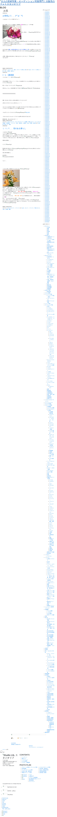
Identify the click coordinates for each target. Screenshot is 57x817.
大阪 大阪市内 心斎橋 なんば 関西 (24, 123)
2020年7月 (47, 96)
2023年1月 (47, 62)
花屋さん (12, 71)
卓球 (48, 473)
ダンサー (49, 326)
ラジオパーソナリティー (51, 448)
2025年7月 (47, 22)
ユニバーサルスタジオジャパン (51, 357)
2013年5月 (47, 211)
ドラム (50, 506)
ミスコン (49, 367)
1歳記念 (48, 676)
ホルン (50, 524)
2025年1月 (47, 30)
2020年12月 (47, 89)
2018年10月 (47, 124)
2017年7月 (47, 144)
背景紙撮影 (49, 286)
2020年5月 (47, 98)
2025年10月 (47, 18)
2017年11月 (47, 139)
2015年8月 (47, 175)
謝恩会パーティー (51, 605)
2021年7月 (47, 80)
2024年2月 (47, 45)
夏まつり (6, 124)
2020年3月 (47, 101)
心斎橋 (8, 71)
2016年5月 (47, 163)
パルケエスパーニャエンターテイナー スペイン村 (51, 351)
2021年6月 (47, 81)
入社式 (48, 272)
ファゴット (51, 517)
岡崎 (48, 228)
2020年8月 (47, 94)
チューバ (51, 497)
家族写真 (49, 697)
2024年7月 (47, 38)
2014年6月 (47, 193)
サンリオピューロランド (51, 340)
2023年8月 (47, 53)
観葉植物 (49, 288)
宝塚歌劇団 (49, 391)
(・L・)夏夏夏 (8, 75)
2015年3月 (47, 181)
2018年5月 (47, 131)
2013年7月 (47, 208)
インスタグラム (50, 259)
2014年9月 (47, 189)
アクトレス (51, 334)
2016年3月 (47, 165)
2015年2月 (47, 183)
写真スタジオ (37, 208)
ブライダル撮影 (48, 403)
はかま (48, 561)
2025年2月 (47, 29)
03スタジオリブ (11, 121)
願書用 (48, 731)
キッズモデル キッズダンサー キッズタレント (50, 318)
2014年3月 (47, 197)
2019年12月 (47, 105)
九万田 (48, 227)
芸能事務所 (49, 397)
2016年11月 (47, 155)
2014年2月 (47, 199)
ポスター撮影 (49, 471)
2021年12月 (47, 73)
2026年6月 (47, 12)
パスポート (49, 712)
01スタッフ (47, 226)
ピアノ (50, 514)
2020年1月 (47, 104)
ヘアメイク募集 (50, 669)
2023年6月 (47, 56)
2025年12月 (47, 16)
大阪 (3, 209)
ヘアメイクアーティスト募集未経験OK (50, 667)
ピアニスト (52, 513)
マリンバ (51, 525)
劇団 (48, 389)
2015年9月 (47, 173)
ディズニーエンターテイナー (51, 346)
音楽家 (50, 550)
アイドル (49, 307)
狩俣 (48, 232)
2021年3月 (47, 85)
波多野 (48, 231)
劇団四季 (49, 390)
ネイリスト (51, 423)
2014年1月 (47, 200)
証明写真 (46, 711)
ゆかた (48, 562)
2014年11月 (47, 187)
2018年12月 (47, 121)
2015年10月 (47, 172)
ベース (50, 522)
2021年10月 (47, 76)
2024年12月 (47, 32)
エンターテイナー (50, 310)
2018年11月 (47, 123)
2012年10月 (47, 220)
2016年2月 (47, 167)
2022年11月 (47, 65)
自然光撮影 (49, 287)
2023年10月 (47, 50)
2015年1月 (47, 184)
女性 (5, 71)
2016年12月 (47, 153)
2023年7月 (47, 54)
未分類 (34, 123)
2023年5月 (47, 57)
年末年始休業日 (50, 246)
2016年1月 (47, 168)
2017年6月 (47, 145)
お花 (30, 69)
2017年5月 (47, 147)
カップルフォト (50, 683)
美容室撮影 (47, 673)
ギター (50, 483)
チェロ (50, 496)
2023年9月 (47, 52)
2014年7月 (47, 192)
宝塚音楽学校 (49, 393)
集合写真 (49, 553)
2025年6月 (47, 24)
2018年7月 (47, 128)
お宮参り (49, 680)
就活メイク (49, 593)
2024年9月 (47, 36)
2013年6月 (47, 209)
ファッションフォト (49, 402)
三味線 (50, 532)
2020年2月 (47, 102)
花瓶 (10, 124)
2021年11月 (47, 74)
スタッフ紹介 (49, 266)
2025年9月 (47, 20)
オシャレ (49, 262)
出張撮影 (46, 609)
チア (48, 327)
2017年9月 (47, 141)
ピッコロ (51, 516)
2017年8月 (47, 143)
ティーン (49, 329)
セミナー (51, 422)
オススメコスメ (50, 569)
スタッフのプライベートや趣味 (21, 121)
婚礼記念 (49, 696)
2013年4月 (47, 212)
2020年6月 (47, 97)
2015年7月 (47, 176)
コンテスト (49, 321)
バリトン (51, 509)
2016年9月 (47, 157)
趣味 (10, 209)
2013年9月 (47, 205)
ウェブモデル (49, 308)
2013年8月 (47, 207)
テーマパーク (49, 330)
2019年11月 (47, 106)
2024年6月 (47, 40)
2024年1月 (47, 46)
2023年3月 (47, 60)
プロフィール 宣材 (12, 69)
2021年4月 (47, 84)
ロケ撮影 (49, 270)
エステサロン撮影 (50, 407)
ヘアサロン (47, 554)
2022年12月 (47, 64)
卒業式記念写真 (50, 695)
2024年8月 (47, 37)
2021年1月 (47, 88)
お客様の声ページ (50, 236)
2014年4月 (47, 196)
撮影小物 (49, 284)
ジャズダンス (49, 325)
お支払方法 (49, 238)
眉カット (49, 597)
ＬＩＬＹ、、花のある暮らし (14, 128)
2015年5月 (47, 179)
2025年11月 (47, 17)
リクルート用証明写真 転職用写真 (52, 723)
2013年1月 (47, 216)
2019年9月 (47, 109)
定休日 (48, 244)
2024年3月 (47, 44)
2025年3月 (47, 28)
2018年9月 (47, 125)
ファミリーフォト (50, 684)
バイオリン (51, 508)
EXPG (48, 306)
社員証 (50, 451)
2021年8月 (47, 78)
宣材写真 (49, 475)
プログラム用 (49, 463)
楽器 (50, 537)
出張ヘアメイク (50, 585)
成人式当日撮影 (50, 634)
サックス (51, 490)
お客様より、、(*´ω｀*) (13, 16)
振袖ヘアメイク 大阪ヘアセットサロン (50, 640)
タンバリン (51, 494)
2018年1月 (47, 136)
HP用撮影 (49, 406)
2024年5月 (47, 41)
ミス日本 (49, 371)
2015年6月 (47, 177)
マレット (51, 526)
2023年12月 (47, 48)
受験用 (48, 716)
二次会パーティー (51, 582)
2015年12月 (47, 169)
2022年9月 (47, 68)
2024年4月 (47, 42)
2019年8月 (47, 110)
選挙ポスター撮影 (50, 552)
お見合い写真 (47, 290)
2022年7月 (47, 70)
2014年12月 (47, 185)
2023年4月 (47, 58)
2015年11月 (47, 171)
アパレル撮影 (47, 292)
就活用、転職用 (50, 717)
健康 (48, 584)
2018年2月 (47, 135)
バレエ (49, 362)
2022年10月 (47, 66)
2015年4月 (47, 180)
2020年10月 (47, 92)
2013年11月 (47, 203)
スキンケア (49, 572)
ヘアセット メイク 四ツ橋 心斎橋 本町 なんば (50, 576)
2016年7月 (47, 160)
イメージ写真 (47, 303)
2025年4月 (47, 26)
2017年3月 (47, 149)
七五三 (48, 692)
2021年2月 (47, 86)
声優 (48, 474)
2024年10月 (47, 34)
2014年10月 (47, 188)
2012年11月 (47, 219)
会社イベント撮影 (50, 614)
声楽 (50, 533)
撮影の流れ (49, 247)
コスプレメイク (50, 570)
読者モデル (49, 398)
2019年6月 (47, 113)
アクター (51, 333)
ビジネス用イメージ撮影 (51, 432)
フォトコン (49, 556)
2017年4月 (47, 148)
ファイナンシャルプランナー (51, 441)
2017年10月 (47, 140)
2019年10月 (47, 108)
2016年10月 (47, 156)
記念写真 (46, 675)
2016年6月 (47, 161)
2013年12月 (47, 201)
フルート (51, 518)
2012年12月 (47, 217)
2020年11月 (47, 90)
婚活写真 (49, 291)
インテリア (49, 260)
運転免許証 (47, 732)
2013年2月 (47, 215)
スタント (51, 342)
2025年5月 (47, 25)
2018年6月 (47, 129)
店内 (25, 69)
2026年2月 (47, 13)
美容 (48, 604)
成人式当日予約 (50, 630)
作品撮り (49, 271)
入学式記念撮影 (50, 693)
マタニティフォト (50, 688)
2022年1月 (47, 72)
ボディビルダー (50, 470)
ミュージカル (49, 381)
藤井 (48, 234)
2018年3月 (47, 133)
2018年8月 (47, 127)
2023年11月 (47, 49)
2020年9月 (47, 93)
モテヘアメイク (50, 581)
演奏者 (51, 548)
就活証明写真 (49, 720)
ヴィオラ (51, 530)
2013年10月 (47, 204)
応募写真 (49, 395)
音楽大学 (51, 549)
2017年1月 (47, 152)
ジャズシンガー (50, 323)
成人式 (46, 617)
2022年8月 (47, 69)
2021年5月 (47, 82)
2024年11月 (47, 33)
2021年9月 (47, 77)
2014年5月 (47, 195)
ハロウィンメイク (50, 573)
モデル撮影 (49, 613)
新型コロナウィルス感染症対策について (50, 250)
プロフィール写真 (20, 69)
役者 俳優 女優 (50, 394)
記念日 (48, 709)
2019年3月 (47, 117)
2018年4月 (47, 132)
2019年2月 (47, 119)
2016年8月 (47, 159)
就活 (50, 725)
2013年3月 (47, 213)
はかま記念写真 (50, 681)
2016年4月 (47, 164)
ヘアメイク (17, 208)
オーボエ (51, 479)
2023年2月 (47, 61)
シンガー (49, 322)
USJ (50, 331)
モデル (48, 385)
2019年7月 (47, 112)
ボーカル (49, 366)
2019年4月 (47, 116)
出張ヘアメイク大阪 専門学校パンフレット (50, 588)
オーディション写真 (49, 304)
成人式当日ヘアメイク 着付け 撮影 (50, 628)
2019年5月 (47, 114)
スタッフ (26, 208)
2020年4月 (47, 100)
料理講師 (51, 450)
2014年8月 (47, 191)
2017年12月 (47, 137)
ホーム (4, 749)
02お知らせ (47, 235)
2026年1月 (47, 14)
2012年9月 (47, 221)
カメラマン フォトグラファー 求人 (50, 657)
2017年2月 (47, 151)
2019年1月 (47, 120)
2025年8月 (47, 21)
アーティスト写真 (48, 294)
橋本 (48, 230)
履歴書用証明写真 (50, 729)
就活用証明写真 (50, 719)
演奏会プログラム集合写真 (51, 545)
